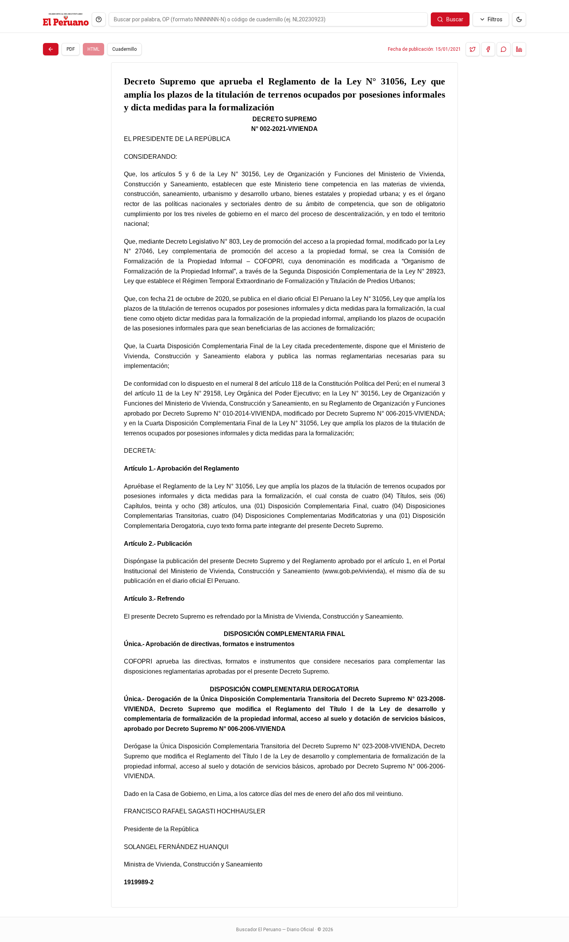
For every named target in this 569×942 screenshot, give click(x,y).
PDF (71, 49)
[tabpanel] (284, 485)
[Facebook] (488, 49)
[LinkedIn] (519, 49)
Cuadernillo (124, 49)
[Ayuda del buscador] (99, 19)
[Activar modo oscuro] (519, 19)
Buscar (454, 19)
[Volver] (50, 49)
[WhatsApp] (504, 49)
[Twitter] (473, 49)
